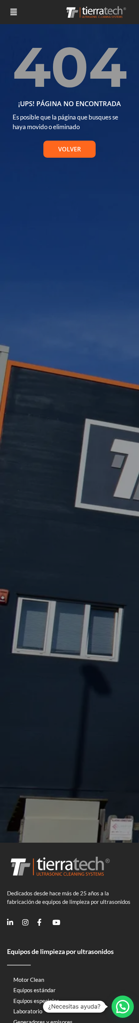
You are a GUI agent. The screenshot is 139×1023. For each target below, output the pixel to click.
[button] (14, 12)
